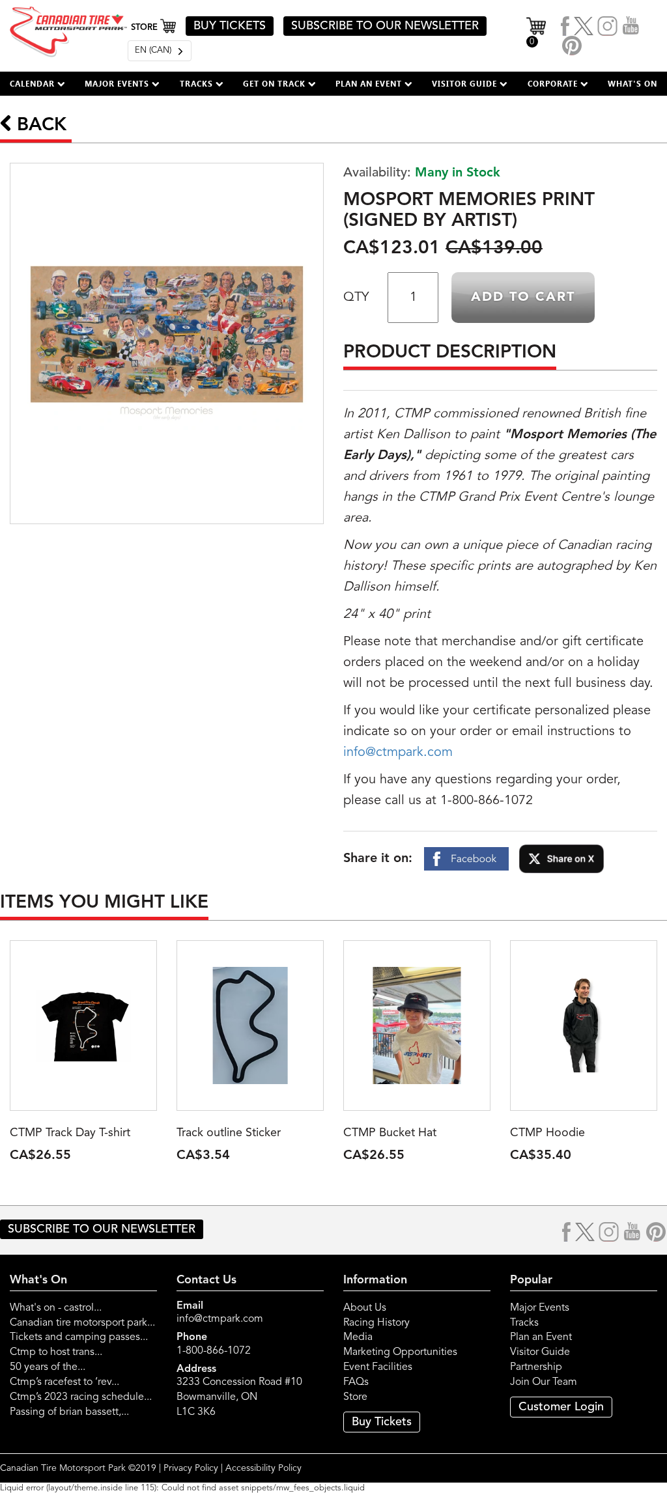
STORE (145, 27)
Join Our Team (543, 1382)
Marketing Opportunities (400, 1352)
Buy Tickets (382, 1422)
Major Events (539, 1308)
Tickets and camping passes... (79, 1337)
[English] (159, 51)
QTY (356, 297)
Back (39, 126)
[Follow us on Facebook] (566, 26)
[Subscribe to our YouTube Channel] (631, 26)
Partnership (536, 1367)
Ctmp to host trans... (56, 1352)
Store (355, 1397)
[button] (37, 84)
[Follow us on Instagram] (608, 26)
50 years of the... (47, 1367)
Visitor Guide (540, 1352)
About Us (364, 1308)
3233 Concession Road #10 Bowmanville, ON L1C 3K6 (239, 1397)
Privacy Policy (190, 1468)
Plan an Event (541, 1337)
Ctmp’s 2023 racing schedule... (81, 1397)
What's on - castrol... (56, 1308)
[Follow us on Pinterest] (572, 45)
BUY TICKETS (229, 26)
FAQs (356, 1382)
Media (358, 1337)
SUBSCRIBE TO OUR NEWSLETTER (385, 26)
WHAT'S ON (632, 83)
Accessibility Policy (263, 1468)
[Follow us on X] (583, 26)
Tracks (524, 1323)
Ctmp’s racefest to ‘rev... (64, 1382)
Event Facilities (377, 1367)
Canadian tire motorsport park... (82, 1323)
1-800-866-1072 (214, 1351)
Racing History (376, 1323)
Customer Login (561, 1407)
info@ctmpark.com (398, 752)
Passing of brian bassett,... (69, 1412)
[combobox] (160, 50)
